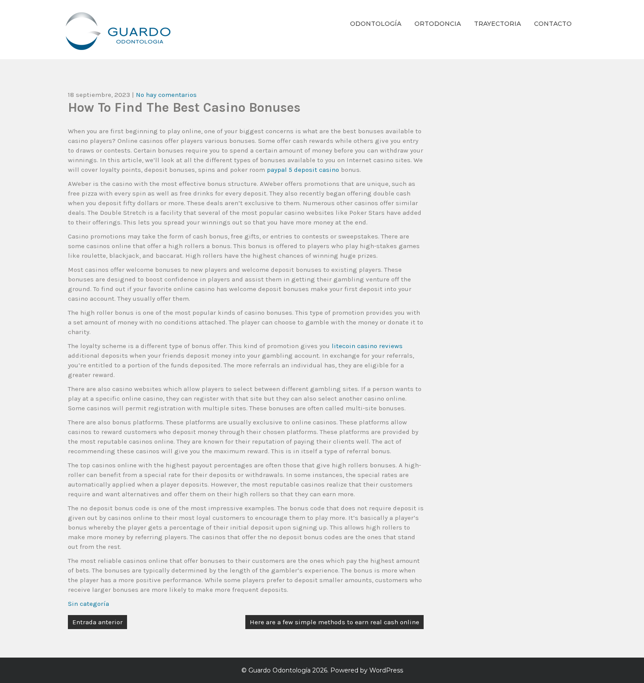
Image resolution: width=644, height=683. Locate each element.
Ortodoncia (437, 24)
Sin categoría (88, 604)
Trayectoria (497, 24)
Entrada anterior (97, 622)
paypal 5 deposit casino (303, 170)
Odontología (375, 24)
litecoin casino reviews (367, 346)
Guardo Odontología (279, 670)
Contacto (553, 24)
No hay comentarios (166, 95)
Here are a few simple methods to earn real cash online (334, 622)
